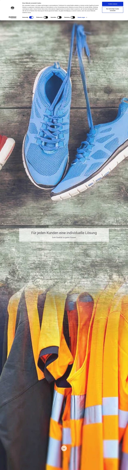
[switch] (46, 17)
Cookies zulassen (112, 4)
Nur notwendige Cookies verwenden (112, 9)
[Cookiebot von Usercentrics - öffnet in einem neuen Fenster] (12, 17)
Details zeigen (81, 17)
